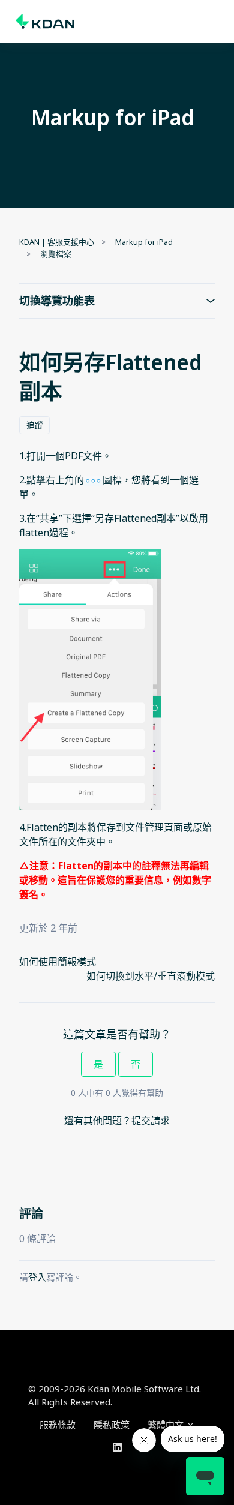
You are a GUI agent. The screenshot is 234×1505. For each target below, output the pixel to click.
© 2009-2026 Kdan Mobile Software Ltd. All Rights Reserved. (114, 1395)
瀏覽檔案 (55, 253)
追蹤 (34, 425)
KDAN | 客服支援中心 (56, 241)
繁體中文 (167, 1425)
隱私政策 (112, 1425)
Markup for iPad (144, 241)
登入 (37, 1277)
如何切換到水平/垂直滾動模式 (150, 976)
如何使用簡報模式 (57, 961)
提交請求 (150, 1120)
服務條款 (58, 1425)
